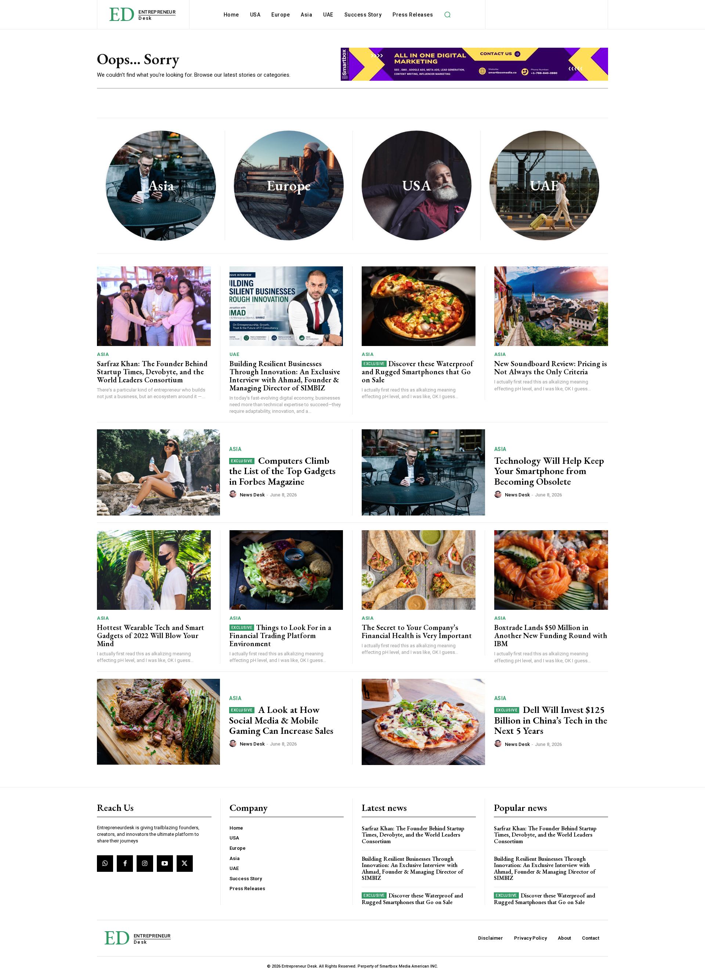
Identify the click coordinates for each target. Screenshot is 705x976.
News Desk (252, 495)
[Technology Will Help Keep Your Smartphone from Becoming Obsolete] (423, 472)
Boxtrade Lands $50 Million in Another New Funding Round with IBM (550, 635)
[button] (447, 15)
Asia (103, 354)
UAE (234, 354)
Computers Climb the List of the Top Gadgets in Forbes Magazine (282, 471)
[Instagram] (145, 863)
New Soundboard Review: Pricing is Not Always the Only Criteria (550, 367)
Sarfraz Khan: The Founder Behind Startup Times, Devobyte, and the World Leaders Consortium (152, 372)
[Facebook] (125, 863)
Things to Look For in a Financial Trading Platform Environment (280, 635)
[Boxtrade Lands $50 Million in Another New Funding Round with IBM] (551, 570)
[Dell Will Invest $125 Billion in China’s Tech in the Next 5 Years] (423, 722)
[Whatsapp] (105, 863)
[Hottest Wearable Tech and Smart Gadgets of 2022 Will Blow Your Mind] (154, 570)
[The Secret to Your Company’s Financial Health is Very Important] (419, 570)
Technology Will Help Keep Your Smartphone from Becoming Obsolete (549, 471)
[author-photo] (234, 494)
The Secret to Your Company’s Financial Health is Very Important (417, 631)
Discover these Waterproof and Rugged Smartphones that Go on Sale (417, 372)
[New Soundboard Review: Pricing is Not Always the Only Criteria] (551, 306)
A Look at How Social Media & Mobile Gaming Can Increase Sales (281, 720)
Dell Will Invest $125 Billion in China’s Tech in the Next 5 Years (550, 720)
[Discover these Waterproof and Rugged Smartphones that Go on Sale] (419, 306)
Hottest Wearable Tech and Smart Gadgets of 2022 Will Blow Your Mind (150, 635)
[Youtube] (165, 863)
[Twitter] (185, 863)
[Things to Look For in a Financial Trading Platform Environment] (286, 570)
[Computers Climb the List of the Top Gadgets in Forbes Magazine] (158, 472)
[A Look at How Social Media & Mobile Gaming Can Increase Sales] (158, 722)
